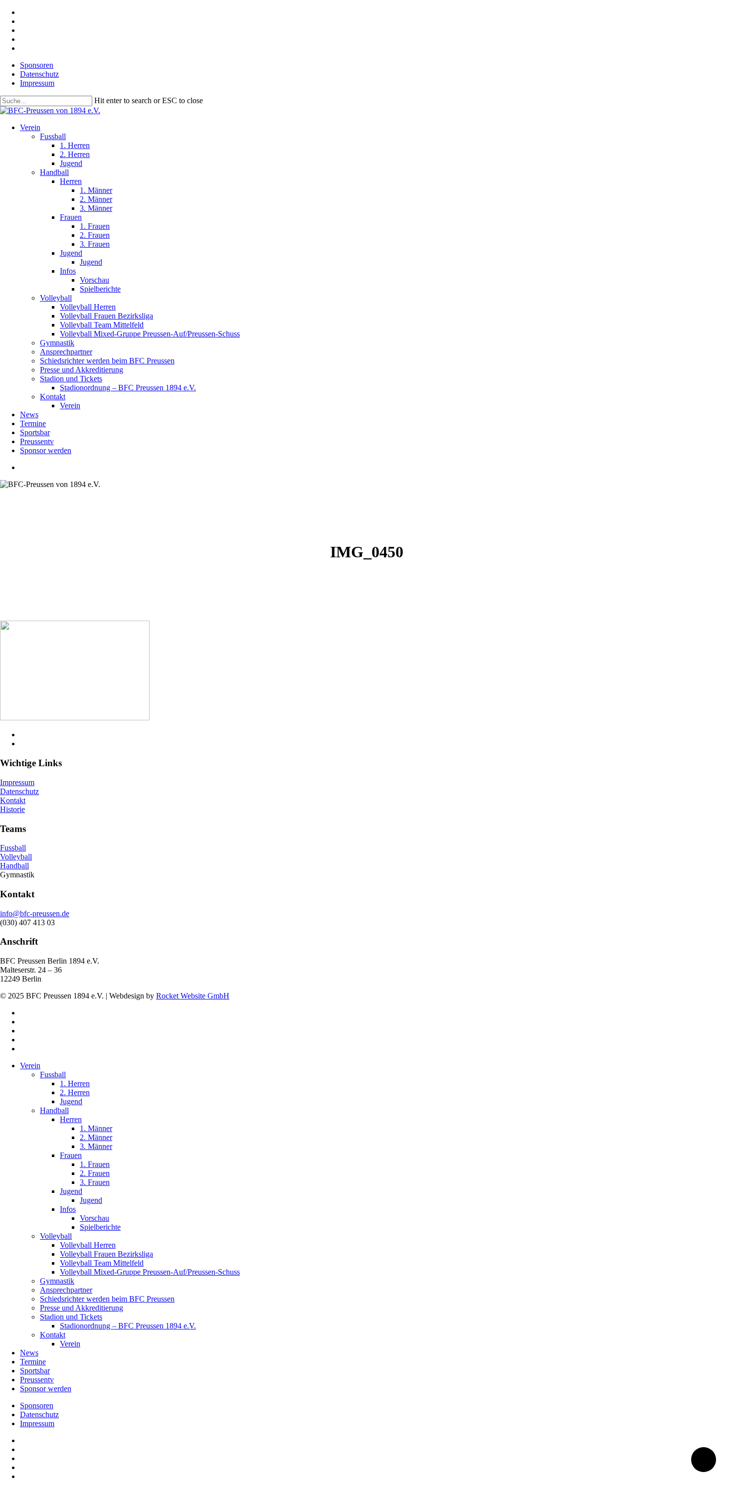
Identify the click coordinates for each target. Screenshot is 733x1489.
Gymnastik (57, 1281)
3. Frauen (95, 1182)
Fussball (13, 847)
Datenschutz (19, 791)
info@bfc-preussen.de (34, 913)
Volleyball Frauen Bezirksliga (106, 1254)
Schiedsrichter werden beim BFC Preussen (107, 1299)
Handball (14, 865)
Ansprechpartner (66, 1290)
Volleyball (16, 856)
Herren (71, 1119)
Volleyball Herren (88, 1245)
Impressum (17, 782)
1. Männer (96, 1128)
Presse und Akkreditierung (81, 1308)
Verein (30, 1065)
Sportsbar (35, 1370)
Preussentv (37, 1379)
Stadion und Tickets (71, 1317)
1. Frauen (95, 1164)
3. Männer (96, 1146)
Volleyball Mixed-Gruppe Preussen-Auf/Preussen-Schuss (150, 1272)
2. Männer (96, 1137)
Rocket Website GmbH (192, 996)
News (29, 1352)
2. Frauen (95, 1173)
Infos (68, 1209)
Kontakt (12, 800)
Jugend (71, 1101)
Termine (33, 1361)
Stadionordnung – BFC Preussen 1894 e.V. (128, 1326)
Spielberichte (100, 1227)
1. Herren (75, 1083)
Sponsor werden (45, 1388)
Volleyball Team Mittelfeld (102, 1263)
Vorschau (94, 1218)
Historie (12, 809)
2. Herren (75, 1092)
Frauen (71, 1155)
